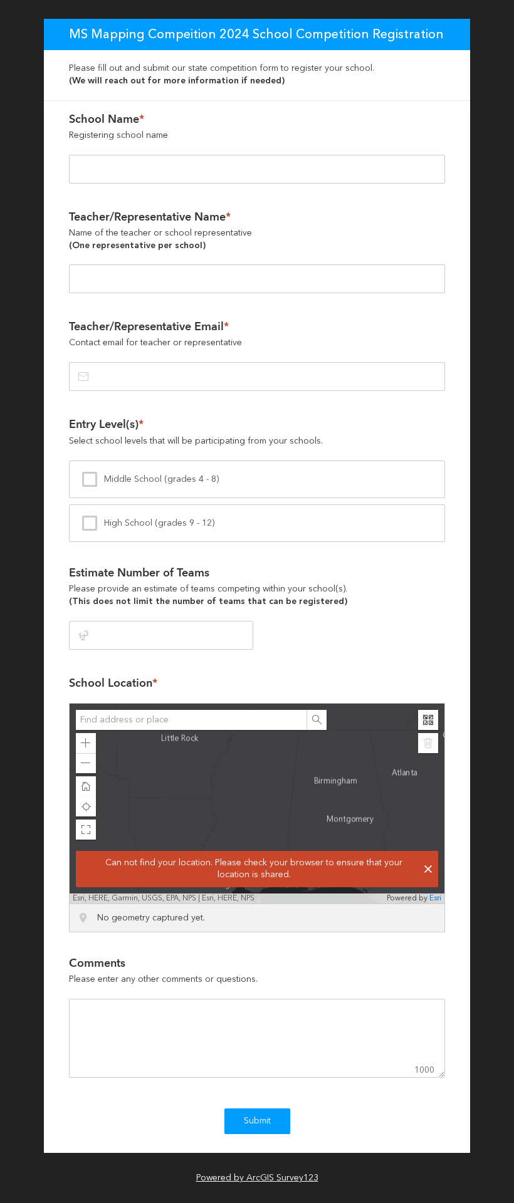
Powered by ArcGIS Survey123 (257, 1177)
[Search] (317, 720)
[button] (86, 743)
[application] (257, 804)
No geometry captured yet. (151, 917)
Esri (435, 898)
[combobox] (191, 720)
